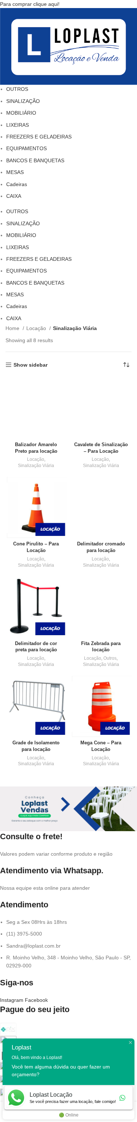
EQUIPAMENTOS (26, 148)
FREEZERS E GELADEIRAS (39, 137)
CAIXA (13, 196)
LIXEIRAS (17, 125)
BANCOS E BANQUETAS (35, 160)
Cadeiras (16, 184)
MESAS (15, 172)
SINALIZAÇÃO (23, 101)
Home (13, 328)
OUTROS (17, 89)
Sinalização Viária (36, 465)
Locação (36, 328)
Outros (110, 658)
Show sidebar (30, 365)
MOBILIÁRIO (21, 113)
